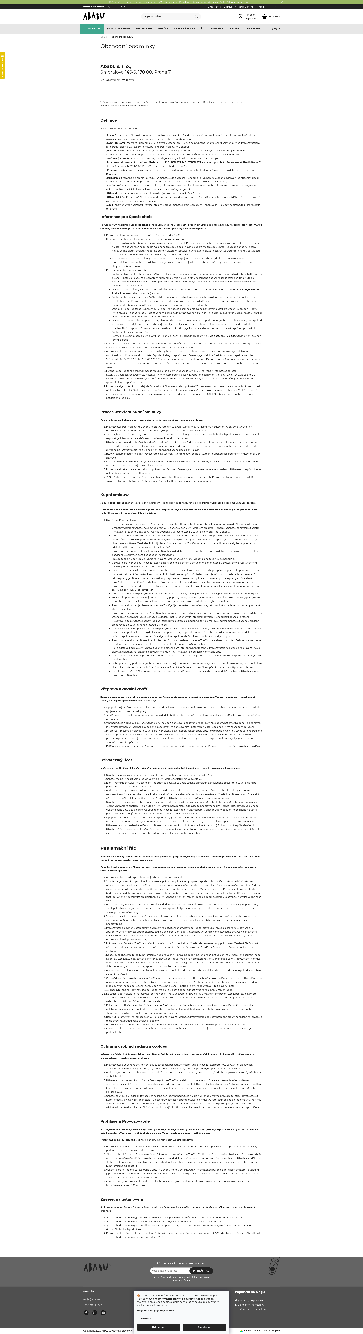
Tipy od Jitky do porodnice (250, 1300)
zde (165, 1305)
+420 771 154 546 (92, 1305)
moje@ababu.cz (92, 1299)
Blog (218, 7)
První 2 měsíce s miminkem (251, 1309)
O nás (210, 7)
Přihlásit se (201, 1270)
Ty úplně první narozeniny (249, 1304)
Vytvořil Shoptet (252, 1330)
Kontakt (260, 7)
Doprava (228, 7)
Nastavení (145, 1318)
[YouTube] (103, 1313)
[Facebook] (86, 1313)
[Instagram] (95, 1313)
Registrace (250, 18)
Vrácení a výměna (244, 7)
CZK (274, 6)
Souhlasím (204, 1327)
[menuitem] (92, 29)
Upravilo (266, 1330)
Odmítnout (158, 1327)
